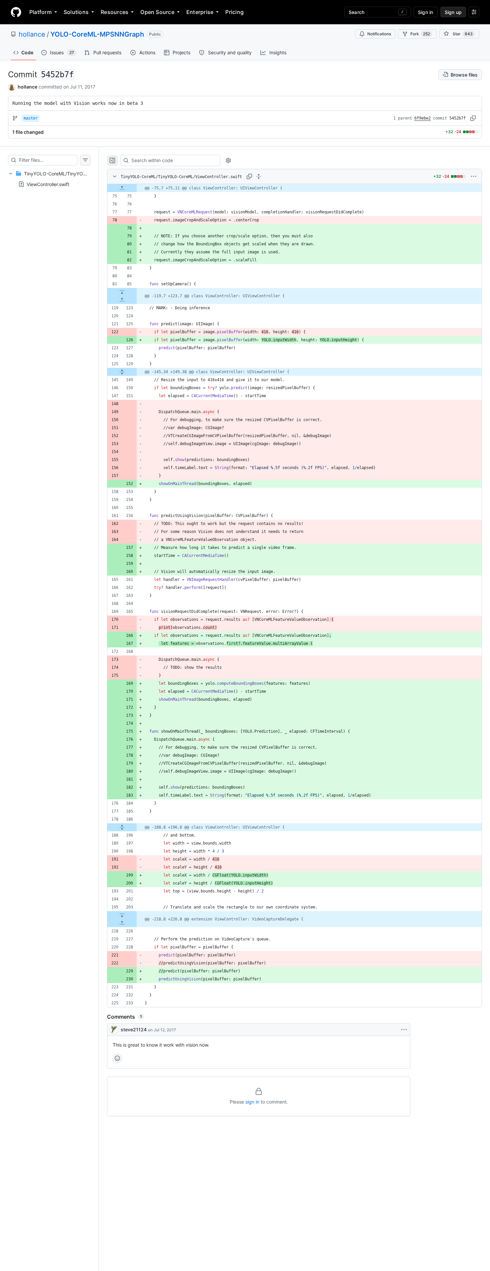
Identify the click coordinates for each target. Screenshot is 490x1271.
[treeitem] (49, 178)
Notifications (379, 33)
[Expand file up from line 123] (122, 300)
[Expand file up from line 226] (122, 923)
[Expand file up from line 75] (122, 188)
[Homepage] (16, 12)
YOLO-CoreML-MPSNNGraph (97, 34)
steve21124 (134, 1029)
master (31, 118)
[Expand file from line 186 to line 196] (122, 827)
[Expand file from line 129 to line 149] (122, 372)
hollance (32, 34)
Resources (114, 12)
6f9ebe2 (422, 118)
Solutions (76, 12)
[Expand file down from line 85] (122, 292)
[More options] (473, 176)
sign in (252, 1102)
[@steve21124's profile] (114, 1030)
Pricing (234, 12)
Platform (40, 12)
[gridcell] (294, 188)
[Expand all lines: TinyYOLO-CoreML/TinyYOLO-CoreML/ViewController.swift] (258, 176)
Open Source (157, 12)
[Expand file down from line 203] (122, 915)
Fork (420, 33)
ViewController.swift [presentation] (48, 184)
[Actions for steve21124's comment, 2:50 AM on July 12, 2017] (404, 1029)
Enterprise (199, 12)
